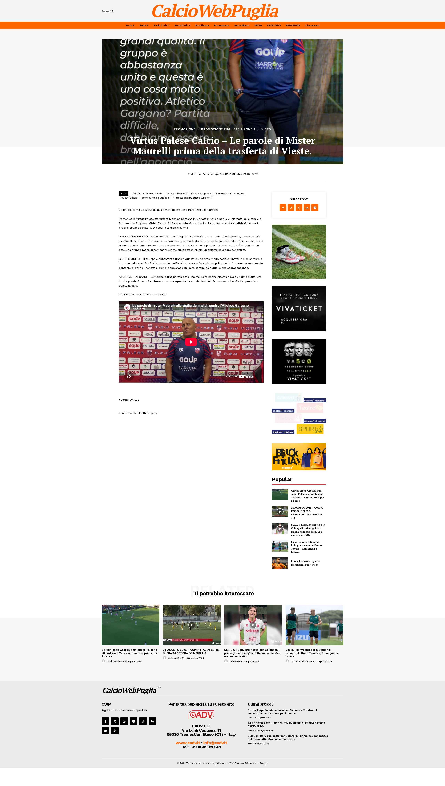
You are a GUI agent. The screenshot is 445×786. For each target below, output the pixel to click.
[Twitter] (291, 207)
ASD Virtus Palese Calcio (147, 193)
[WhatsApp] (299, 207)
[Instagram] (124, 721)
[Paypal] (115, 730)
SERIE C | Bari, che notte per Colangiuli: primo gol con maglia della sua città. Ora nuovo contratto (308, 530)
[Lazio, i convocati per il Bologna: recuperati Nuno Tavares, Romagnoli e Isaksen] (280, 546)
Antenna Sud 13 (176, 658)
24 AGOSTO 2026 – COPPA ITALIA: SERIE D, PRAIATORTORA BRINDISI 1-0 (307, 513)
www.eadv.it (188, 742)
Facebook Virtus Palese (230, 193)
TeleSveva (234, 661)
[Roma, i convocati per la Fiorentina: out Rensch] (280, 563)
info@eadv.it (215, 742)
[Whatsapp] (143, 721)
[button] (108, 11)
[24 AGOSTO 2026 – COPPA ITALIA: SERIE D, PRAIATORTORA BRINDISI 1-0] (280, 511)
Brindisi (252, 730)
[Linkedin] (307, 207)
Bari (250, 743)
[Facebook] (283, 207)
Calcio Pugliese (201, 193)
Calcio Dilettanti (176, 193)
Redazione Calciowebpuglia (206, 174)
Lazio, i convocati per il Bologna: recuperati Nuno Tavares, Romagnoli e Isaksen (306, 547)
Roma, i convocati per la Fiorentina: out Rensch (305, 562)
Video (266, 129)
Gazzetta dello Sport (301, 661)
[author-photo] (104, 661)
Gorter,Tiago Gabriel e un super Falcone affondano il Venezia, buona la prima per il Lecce (307, 496)
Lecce (251, 718)
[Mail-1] (105, 730)
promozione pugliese (155, 197)
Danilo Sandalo (114, 661)
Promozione (184, 129)
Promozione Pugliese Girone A (228, 129)
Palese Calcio (129, 197)
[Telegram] (315, 207)
